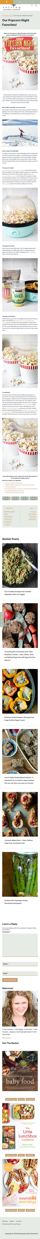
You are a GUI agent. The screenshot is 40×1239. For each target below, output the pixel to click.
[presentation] (20, 565)
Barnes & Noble (11, 1099)
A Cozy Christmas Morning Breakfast (32, 514)
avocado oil (14, 176)
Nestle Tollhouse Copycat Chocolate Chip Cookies (19, 484)
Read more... (7, 1038)
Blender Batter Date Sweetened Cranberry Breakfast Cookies (9, 516)
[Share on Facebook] (6, 498)
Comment (6, 932)
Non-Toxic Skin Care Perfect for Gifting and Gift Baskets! (21, 488)
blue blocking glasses (12, 408)
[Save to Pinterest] (15, 498)
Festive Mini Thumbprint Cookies (14, 492)
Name (6, 964)
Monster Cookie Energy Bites (13, 483)
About (12, 1221)
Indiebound (30, 1099)
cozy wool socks (27, 404)
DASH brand (5, 183)
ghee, (32, 174)
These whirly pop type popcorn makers (13, 170)
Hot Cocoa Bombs (10, 486)
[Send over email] (33, 498)
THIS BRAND (32, 252)
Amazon (21, 1099)
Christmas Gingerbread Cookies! (14, 490)
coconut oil (5, 176)
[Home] (3, 15)
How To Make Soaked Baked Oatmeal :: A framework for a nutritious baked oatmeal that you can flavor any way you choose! (19, 780)
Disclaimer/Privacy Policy (11, 1224)
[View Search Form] (31, 5)
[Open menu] (36, 5)
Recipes (5, 1221)
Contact (19, 1221)
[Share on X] (24, 498)
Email (5, 973)
